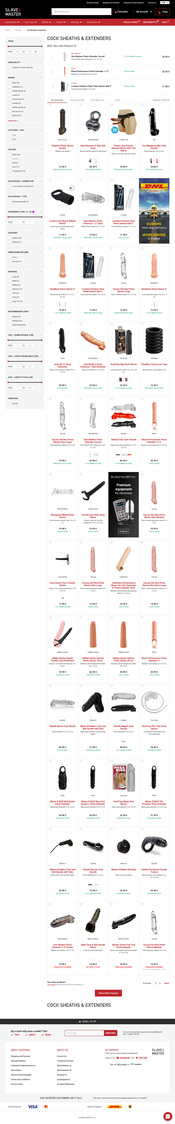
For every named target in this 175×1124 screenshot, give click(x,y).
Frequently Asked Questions (133, 3)
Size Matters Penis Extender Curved (87, 56)
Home (7, 30)
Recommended (57, 100)
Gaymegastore (63, 1079)
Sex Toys (29, 22)
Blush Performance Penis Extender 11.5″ (90, 71)
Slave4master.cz (64, 1065)
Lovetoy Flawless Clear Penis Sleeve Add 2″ (91, 86)
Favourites (121, 11)
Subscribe (110, 1033)
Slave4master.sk (64, 1070)
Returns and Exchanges (21, 1075)
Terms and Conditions (20, 1079)
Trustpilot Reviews (65, 1061)
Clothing (75, 22)
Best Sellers (11, 22)
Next (167, 983)
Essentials (92, 22)
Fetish (59, 22)
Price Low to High (77, 100)
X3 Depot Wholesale (66, 1084)
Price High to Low (97, 100)
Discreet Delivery (93, 3)
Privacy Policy (17, 1084)
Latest (117, 100)
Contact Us (152, 3)
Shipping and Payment (111, 3)
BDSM (45, 22)
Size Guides (16, 1070)
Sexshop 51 (62, 1075)
